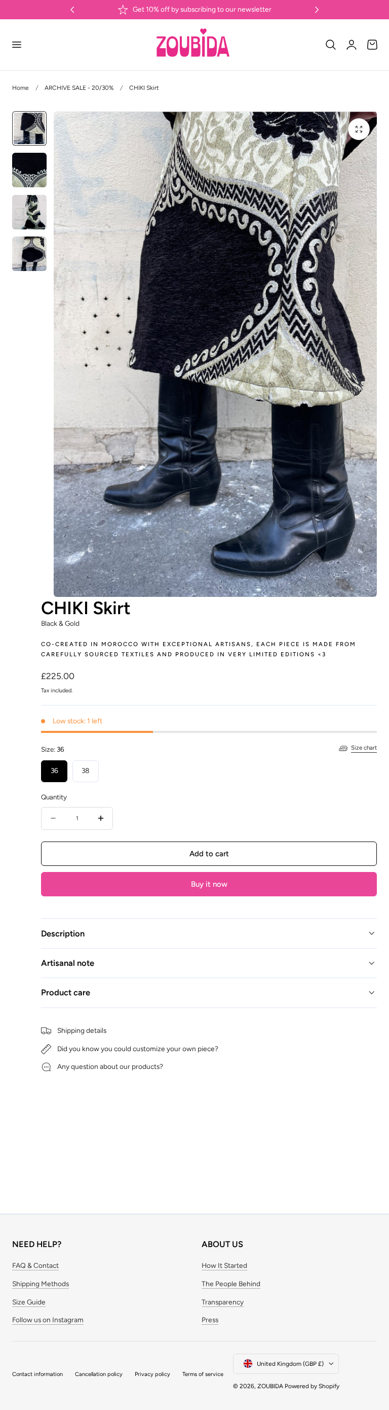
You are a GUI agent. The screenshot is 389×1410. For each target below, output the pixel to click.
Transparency (223, 1302)
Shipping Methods (40, 1284)
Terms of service (202, 1374)
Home (20, 87)
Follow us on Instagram (48, 1320)
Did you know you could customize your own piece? (137, 1049)
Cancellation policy (99, 1374)
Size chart (364, 747)
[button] (16, 45)
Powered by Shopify (312, 1386)
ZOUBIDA (270, 1386)
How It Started (224, 1265)
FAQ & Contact (35, 1265)
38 (85, 770)
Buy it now (209, 884)
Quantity (54, 797)
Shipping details (81, 1030)
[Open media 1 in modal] (359, 129)
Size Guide (29, 1302)
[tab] (29, 128)
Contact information (37, 1374)
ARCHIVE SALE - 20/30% (79, 87)
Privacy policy (152, 1374)
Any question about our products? (110, 1066)
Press (210, 1320)
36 (54, 770)
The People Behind (231, 1284)
